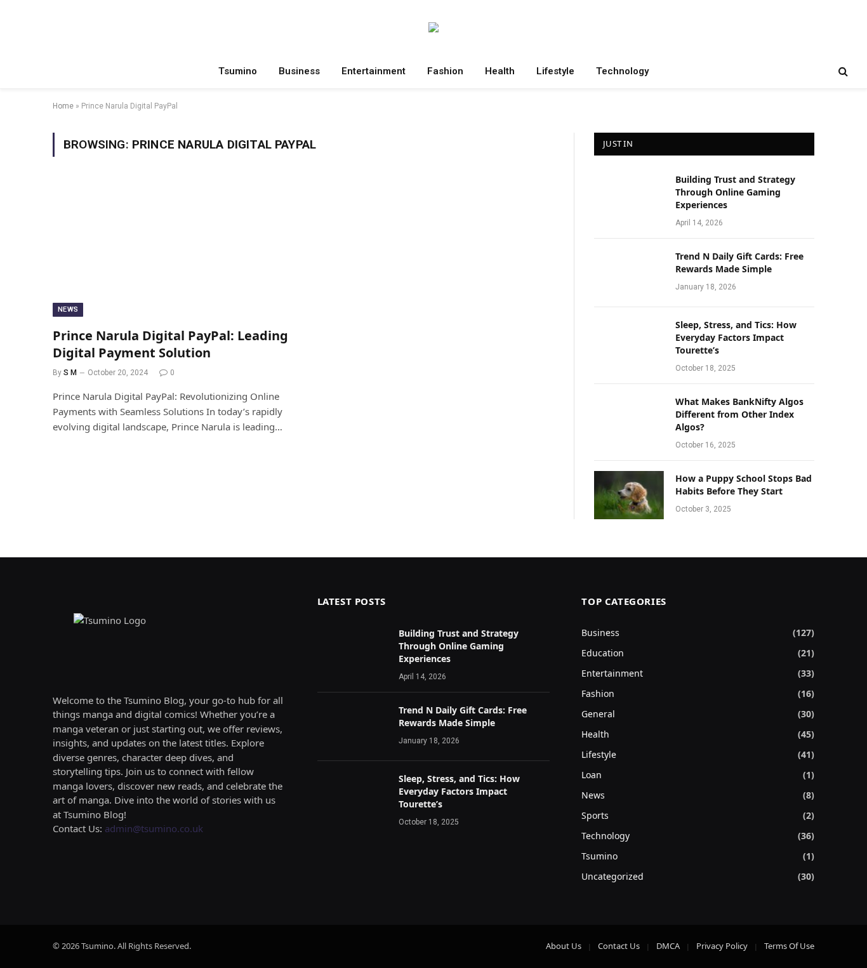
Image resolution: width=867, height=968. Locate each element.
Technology (622, 71)
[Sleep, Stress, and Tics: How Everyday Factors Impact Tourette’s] (629, 341)
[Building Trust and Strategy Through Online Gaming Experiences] (629, 196)
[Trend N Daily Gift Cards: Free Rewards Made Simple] (629, 273)
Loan (591, 775)
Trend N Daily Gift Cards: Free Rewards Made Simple (739, 262)
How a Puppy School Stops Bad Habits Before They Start (743, 484)
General (598, 714)
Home (63, 106)
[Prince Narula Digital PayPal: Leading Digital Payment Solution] (172, 249)
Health (500, 71)
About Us (563, 945)
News (68, 309)
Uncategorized (612, 876)
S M (70, 372)
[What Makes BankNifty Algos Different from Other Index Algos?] (629, 418)
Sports (595, 815)
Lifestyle (555, 71)
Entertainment (373, 71)
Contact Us (619, 945)
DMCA (668, 945)
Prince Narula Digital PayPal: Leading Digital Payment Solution (170, 344)
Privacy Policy (722, 945)
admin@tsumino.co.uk (154, 828)
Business (299, 71)
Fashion (445, 71)
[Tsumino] (433, 27)
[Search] (842, 71)
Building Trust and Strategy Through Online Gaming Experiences (735, 192)
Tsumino (237, 71)
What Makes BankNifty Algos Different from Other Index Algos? (739, 414)
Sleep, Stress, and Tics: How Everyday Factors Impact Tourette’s (736, 337)
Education (602, 653)
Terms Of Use (789, 945)
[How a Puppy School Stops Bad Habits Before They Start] (629, 495)
